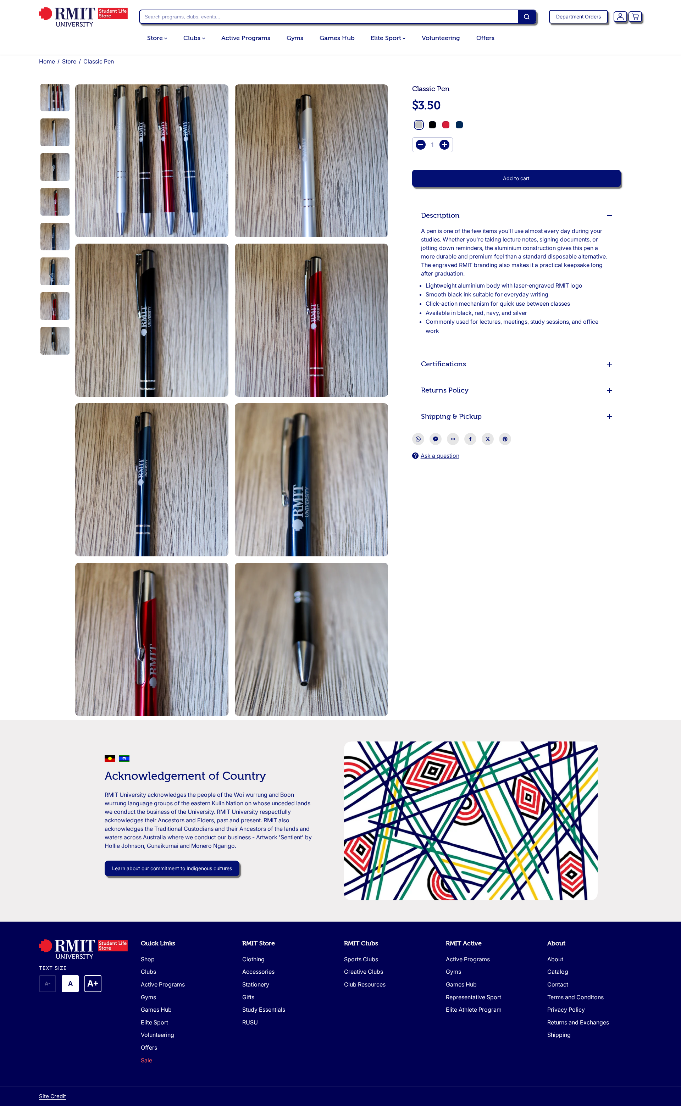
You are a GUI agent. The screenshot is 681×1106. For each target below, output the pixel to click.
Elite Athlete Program (474, 1009)
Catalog (557, 971)
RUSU (250, 1022)
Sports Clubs (361, 959)
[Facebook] (470, 439)
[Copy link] (453, 439)
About (556, 943)
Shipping (559, 1034)
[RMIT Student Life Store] (83, 17)
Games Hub (337, 38)
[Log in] (620, 17)
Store (155, 38)
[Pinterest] (505, 439)
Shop (148, 959)
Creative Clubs (363, 971)
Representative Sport (473, 997)
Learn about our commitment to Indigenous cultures (172, 868)
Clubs (192, 38)
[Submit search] (527, 16)
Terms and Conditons (575, 997)
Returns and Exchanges (578, 1022)
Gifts (248, 997)
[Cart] (635, 17)
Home (47, 61)
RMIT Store (258, 943)
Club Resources (365, 984)
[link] (86, 949)
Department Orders (578, 16)
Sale (146, 1060)
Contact (557, 984)
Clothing (253, 959)
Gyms (295, 38)
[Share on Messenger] (436, 439)
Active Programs (245, 38)
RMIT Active (464, 943)
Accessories (258, 971)
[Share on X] (488, 439)
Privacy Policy (566, 1009)
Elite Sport (387, 38)
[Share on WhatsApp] (418, 439)
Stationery (255, 984)
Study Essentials (263, 1009)
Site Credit (52, 1096)
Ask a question (440, 455)
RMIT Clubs (361, 943)
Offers (485, 38)
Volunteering (441, 38)
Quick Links (158, 943)
